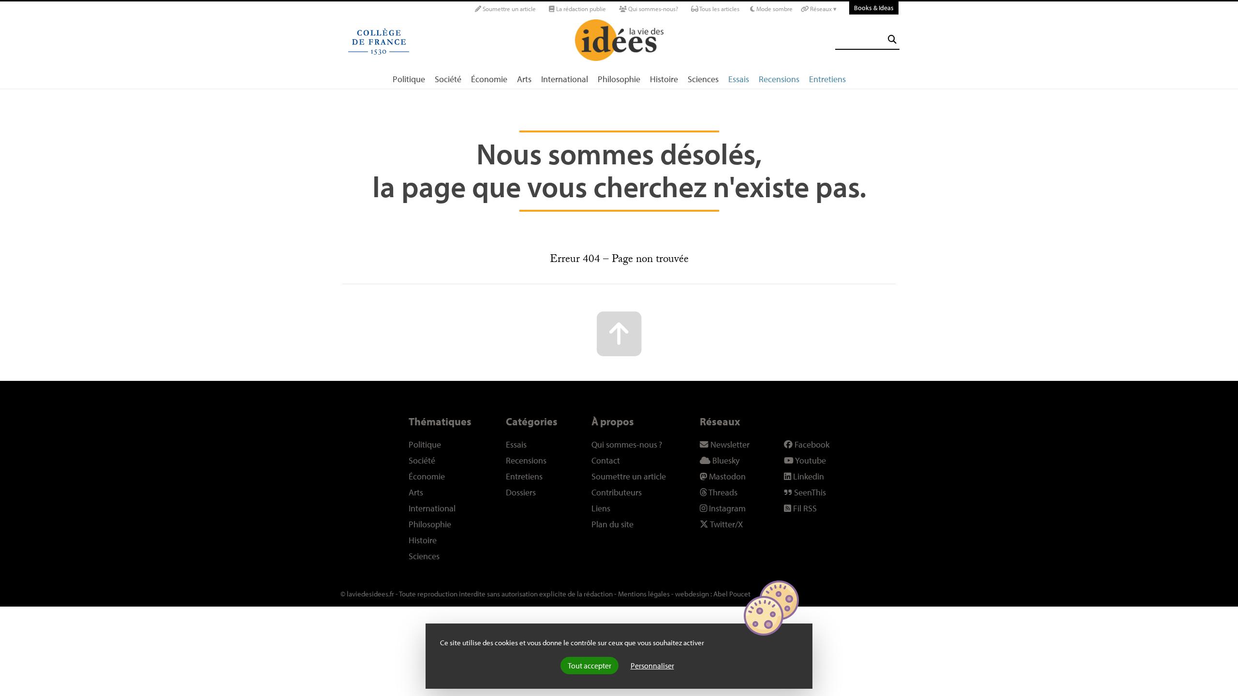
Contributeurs (616, 492)
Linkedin (807, 476)
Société (448, 79)
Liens (600, 508)
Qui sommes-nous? (652, 9)
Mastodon (726, 476)
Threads (722, 492)
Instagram (726, 508)
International (564, 79)
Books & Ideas (874, 7)
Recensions (779, 79)
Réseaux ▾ (823, 9)
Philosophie (619, 79)
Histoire (664, 79)
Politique (409, 79)
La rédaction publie (580, 9)
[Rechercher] (892, 39)
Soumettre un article (508, 9)
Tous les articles (718, 9)
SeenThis (809, 492)
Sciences (703, 79)
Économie (489, 79)
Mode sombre (774, 9)
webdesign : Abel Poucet (713, 593)
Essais (738, 79)
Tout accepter (589, 665)
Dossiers (521, 492)
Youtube (810, 460)
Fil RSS (804, 508)
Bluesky (724, 460)
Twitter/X (725, 524)
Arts (524, 79)
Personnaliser (652, 665)
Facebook (811, 444)
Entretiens (827, 79)
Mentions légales (644, 593)
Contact (605, 460)
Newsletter (729, 444)
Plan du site (612, 524)
